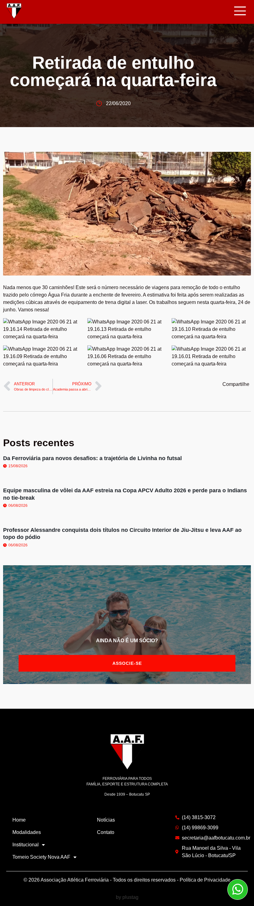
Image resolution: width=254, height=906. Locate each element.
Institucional (25, 844)
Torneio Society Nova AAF (41, 857)
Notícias (106, 820)
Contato (105, 832)
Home (19, 820)
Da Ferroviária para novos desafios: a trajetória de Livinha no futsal (92, 458)
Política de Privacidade (205, 879)
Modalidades (26, 832)
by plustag (127, 897)
